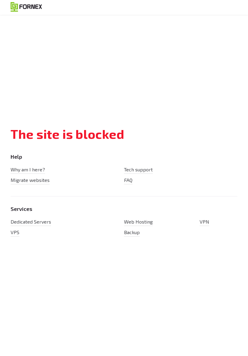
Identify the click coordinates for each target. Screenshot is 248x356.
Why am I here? (28, 169)
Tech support (138, 169)
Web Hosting (138, 221)
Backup (132, 232)
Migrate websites (30, 180)
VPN (204, 221)
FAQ (128, 180)
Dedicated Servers (31, 221)
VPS (15, 232)
